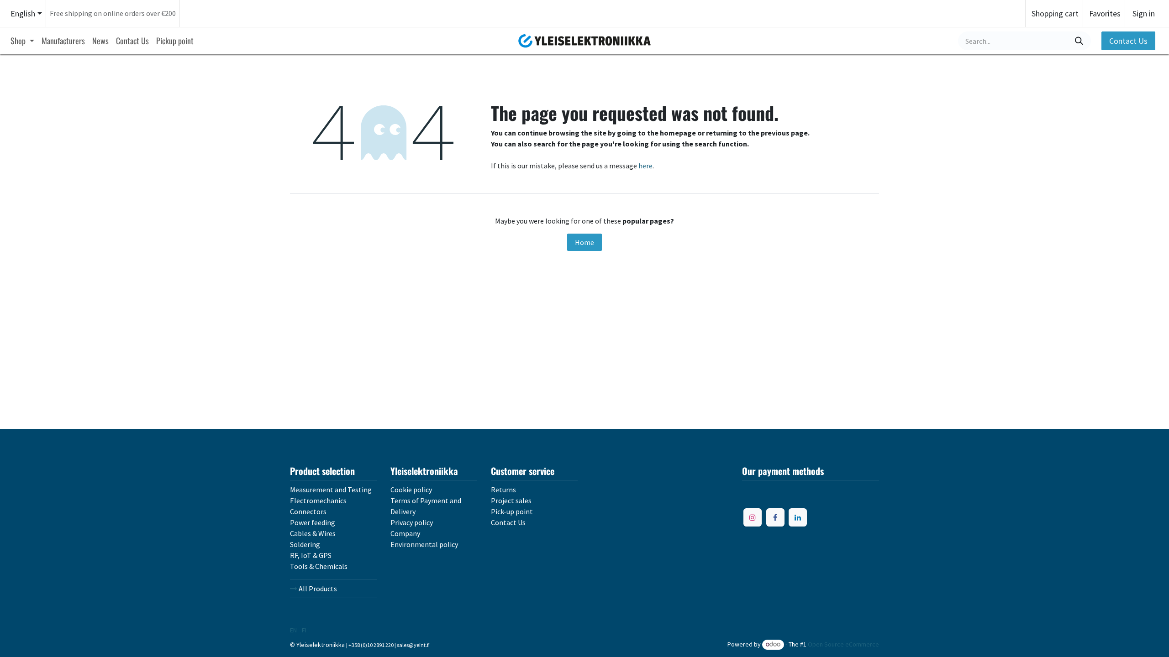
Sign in (1143, 13)
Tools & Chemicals (319, 566)
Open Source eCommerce (843, 644)
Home (584, 242)
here (645, 165)
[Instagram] (752, 517)
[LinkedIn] (798, 517)
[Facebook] (775, 517)
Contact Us (1128, 41)
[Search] (1079, 40)
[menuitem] (22, 41)
